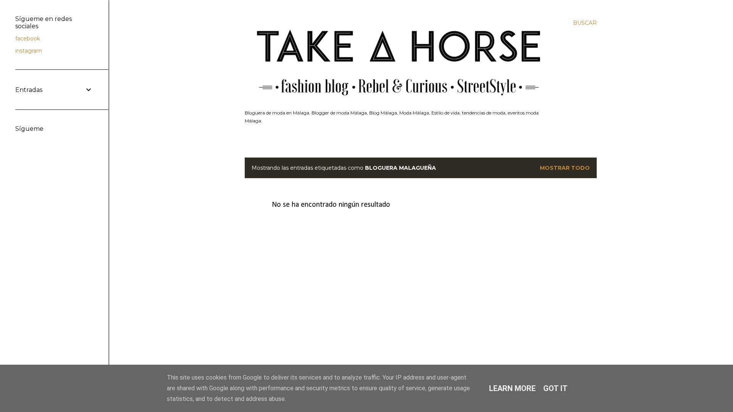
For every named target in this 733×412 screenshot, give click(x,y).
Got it (555, 388)
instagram (28, 50)
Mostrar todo (565, 167)
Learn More (512, 388)
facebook (27, 38)
